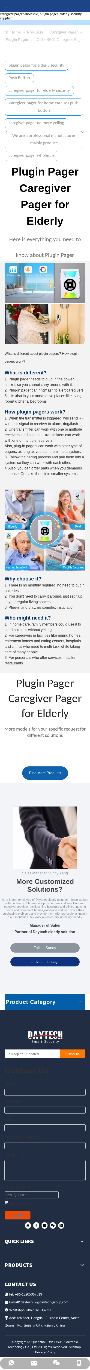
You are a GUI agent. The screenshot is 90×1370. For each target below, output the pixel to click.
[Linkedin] (61, 1225)
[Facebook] (36, 1225)
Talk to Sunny (45, 948)
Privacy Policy (45, 1352)
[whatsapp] (45, 1225)
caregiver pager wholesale (31, 156)
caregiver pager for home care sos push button (43, 107)
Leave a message (45, 962)
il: (19, 1302)
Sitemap (75, 1347)
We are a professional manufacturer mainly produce (43, 139)
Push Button (19, 78)
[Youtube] (28, 1225)
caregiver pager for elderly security (39, 91)
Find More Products (45, 773)
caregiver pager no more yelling (36, 123)
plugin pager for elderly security (36, 65)
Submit (18, 1215)
